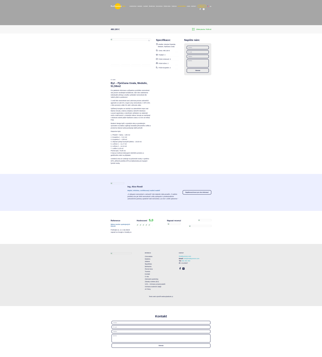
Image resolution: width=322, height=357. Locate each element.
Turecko (174, 6)
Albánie (145, 6)
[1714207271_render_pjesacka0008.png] (131, 50)
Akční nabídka (182, 6)
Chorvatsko (133, 6)
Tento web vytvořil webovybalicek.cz (161, 296)
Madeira (140, 6)
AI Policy (148, 289)
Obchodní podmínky (151, 279)
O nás (188, 6)
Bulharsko (159, 6)
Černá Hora (167, 6)
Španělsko (152, 6)
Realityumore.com (185, 256)
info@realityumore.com (191, 258)
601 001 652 (186, 261)
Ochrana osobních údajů (153, 286)
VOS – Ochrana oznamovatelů (155, 284)
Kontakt (193, 6)
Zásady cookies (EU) (152, 281)
